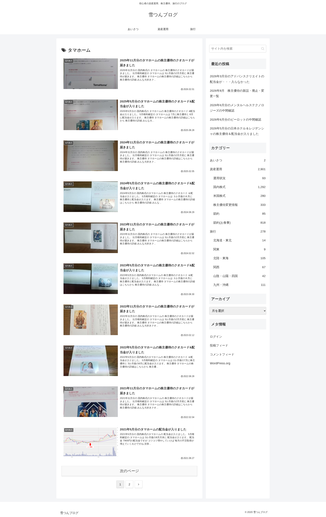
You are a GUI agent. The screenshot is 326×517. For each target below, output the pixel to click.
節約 (239, 213)
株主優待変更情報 (239, 205)
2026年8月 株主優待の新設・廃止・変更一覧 (237, 93)
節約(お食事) (239, 222)
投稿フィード (219, 345)
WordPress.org (220, 363)
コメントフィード (222, 354)
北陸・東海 (239, 258)
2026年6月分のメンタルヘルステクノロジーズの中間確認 (237, 107)
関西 (239, 267)
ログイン (216, 336)
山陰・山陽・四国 (239, 276)
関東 (239, 249)
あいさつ (238, 160)
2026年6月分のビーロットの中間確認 (235, 119)
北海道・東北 (239, 240)
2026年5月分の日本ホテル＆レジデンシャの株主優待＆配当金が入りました (237, 131)
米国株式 (239, 196)
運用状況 (239, 178)
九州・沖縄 (239, 285)
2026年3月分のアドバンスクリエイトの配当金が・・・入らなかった (237, 79)
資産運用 (238, 169)
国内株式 (239, 187)
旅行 (238, 231)
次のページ (129, 471)
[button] (263, 49)
